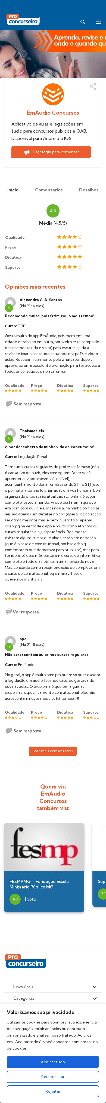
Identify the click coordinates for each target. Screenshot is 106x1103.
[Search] (82, 22)
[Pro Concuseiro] (23, 20)
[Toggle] (94, 987)
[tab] (12, 190)
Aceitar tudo (53, 1061)
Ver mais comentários (53, 751)
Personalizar (52, 1076)
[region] (53, 1053)
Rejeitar (52, 1091)
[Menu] (98, 22)
